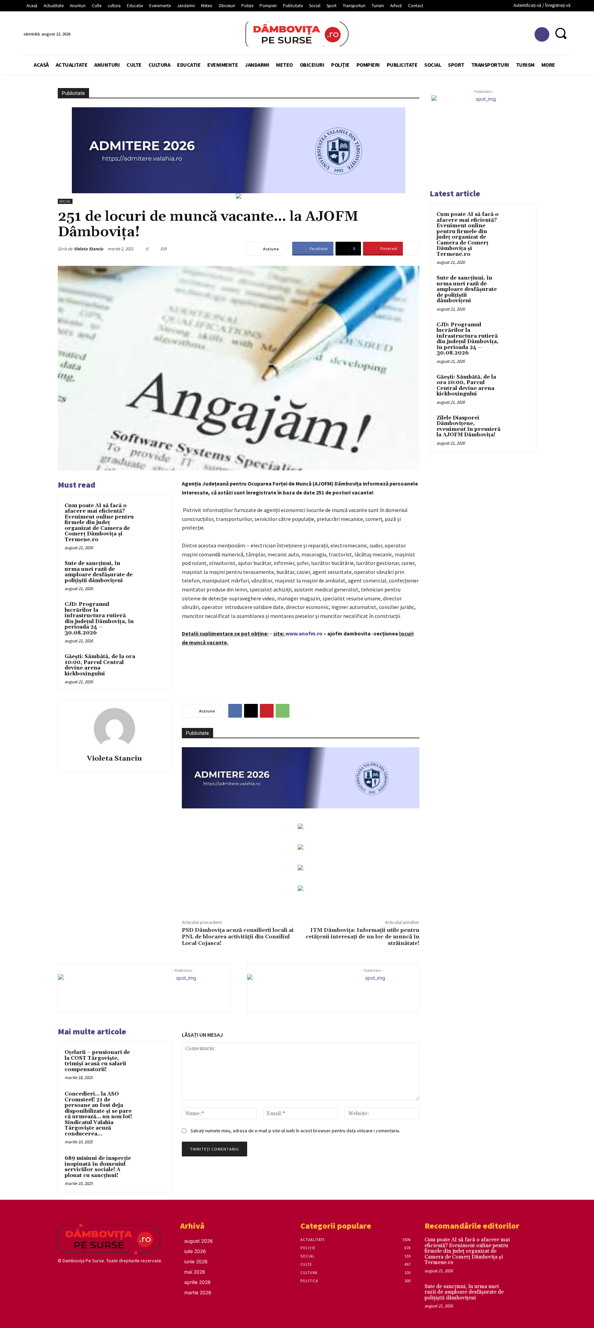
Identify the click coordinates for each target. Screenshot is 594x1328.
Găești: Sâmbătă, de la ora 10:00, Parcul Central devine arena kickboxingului (100, 665)
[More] (412, 248)
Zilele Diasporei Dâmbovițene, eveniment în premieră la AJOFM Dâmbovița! (468, 426)
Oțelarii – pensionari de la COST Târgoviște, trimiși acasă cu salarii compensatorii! (97, 1061)
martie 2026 (197, 1292)
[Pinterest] (267, 711)
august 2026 (198, 1241)
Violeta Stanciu (88, 249)
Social (65, 201)
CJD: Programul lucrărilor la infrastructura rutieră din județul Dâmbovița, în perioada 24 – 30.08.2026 (99, 618)
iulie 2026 (195, 1251)
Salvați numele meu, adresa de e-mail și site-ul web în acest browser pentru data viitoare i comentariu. (295, 1131)
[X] (251, 711)
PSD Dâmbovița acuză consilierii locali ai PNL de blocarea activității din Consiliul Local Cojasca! (238, 937)
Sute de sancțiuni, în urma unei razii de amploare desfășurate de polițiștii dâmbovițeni (99, 572)
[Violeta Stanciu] (114, 728)
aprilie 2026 (197, 1282)
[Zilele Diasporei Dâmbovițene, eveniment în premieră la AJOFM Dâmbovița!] (517, 426)
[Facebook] (542, 34)
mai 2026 (194, 1272)
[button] (561, 33)
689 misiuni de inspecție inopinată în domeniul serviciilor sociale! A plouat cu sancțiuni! (98, 1167)
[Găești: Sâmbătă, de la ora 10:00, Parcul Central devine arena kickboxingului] (152, 666)
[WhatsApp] (282, 711)
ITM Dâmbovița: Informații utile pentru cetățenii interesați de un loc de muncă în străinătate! (362, 937)
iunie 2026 (196, 1261)
